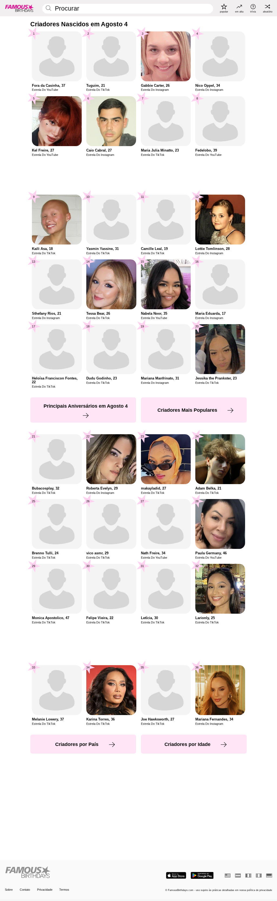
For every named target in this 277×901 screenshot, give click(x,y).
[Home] (70, 872)
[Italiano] (259, 875)
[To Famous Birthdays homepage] (19, 8)
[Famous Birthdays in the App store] (176, 875)
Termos (64, 889)
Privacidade (44, 889)
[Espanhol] (238, 875)
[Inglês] (227, 875)
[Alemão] (269, 875)
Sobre (9, 889)
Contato (25, 889)
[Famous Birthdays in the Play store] (202, 875)
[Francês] (248, 875)
